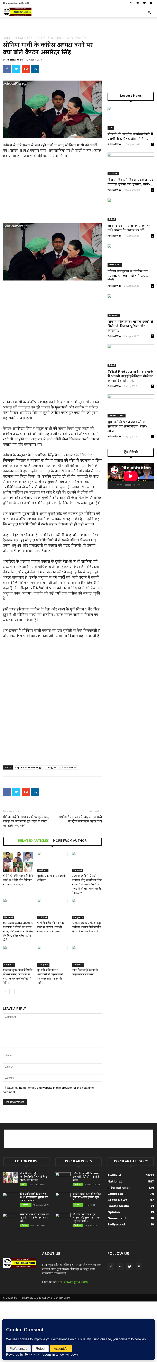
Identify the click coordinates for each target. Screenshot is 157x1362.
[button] (149, 13)
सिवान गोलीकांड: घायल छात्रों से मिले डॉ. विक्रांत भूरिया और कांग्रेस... (130, 326)
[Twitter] (144, 3)
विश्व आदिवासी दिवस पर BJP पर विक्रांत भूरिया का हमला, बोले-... (130, 182)
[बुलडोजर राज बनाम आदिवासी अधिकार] (52, 862)
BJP (6, 870)
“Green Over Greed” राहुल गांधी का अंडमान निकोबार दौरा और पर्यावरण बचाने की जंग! (87, 927)
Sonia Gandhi (69, 767)
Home (6, 37)
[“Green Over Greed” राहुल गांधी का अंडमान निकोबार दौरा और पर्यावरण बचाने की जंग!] (87, 909)
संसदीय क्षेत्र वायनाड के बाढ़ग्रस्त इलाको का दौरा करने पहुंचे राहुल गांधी (80, 819)
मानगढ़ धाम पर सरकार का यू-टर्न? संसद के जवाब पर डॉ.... (129, 228)
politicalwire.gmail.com (73, 1282)
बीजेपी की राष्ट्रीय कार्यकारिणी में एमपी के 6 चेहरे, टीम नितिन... (130, 137)
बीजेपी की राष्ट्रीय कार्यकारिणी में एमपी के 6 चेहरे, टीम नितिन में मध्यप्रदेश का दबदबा (18, 880)
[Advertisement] (78, 26)
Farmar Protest (116, 415)
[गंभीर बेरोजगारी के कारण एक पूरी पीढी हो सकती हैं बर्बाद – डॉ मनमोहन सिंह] (63, 1177)
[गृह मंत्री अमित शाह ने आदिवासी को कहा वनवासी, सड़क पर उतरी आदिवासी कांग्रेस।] (52, 956)
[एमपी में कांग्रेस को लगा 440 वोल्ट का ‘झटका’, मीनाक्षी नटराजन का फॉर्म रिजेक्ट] (52, 909)
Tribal (112, 219)
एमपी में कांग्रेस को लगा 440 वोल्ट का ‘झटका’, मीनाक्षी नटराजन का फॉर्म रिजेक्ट (51, 927)
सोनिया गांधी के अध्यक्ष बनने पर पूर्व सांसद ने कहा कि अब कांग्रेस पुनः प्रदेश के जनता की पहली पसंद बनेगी (26, 821)
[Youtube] (151, 3)
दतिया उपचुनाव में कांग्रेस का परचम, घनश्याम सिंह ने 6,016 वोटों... (128, 276)
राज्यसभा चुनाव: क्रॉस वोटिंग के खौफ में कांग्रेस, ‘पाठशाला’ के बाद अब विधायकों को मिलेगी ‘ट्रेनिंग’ (17, 976)
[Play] (113, 485)
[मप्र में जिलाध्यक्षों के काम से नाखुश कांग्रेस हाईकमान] (87, 956)
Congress (52, 767)
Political (18, 37)
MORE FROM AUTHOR (70, 841)
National (42, 870)
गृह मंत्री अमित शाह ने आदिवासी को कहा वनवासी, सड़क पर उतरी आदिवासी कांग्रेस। (50, 976)
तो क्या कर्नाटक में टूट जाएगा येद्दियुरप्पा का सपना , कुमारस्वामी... (87, 1218)
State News (115, 265)
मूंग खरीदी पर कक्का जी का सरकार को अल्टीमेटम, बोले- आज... (127, 427)
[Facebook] (131, 3)
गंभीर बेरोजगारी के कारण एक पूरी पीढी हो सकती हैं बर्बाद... (86, 1177)
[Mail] (138, 3)
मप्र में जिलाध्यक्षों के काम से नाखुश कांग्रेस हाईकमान (85, 972)
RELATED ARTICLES (33, 841)
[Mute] (143, 485)
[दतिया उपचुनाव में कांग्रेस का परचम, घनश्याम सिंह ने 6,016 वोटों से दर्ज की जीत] (131, 255)
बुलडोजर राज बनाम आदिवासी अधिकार (51, 878)
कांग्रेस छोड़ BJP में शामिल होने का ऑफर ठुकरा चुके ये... (87, 1197)
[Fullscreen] (149, 485)
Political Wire (15, 59)
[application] (131, 476)
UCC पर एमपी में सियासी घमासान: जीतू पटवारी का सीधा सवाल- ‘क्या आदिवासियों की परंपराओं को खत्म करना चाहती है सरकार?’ (87, 884)
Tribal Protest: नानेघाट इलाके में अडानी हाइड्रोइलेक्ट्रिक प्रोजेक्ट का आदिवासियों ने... (130, 376)
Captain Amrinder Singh (28, 767)
